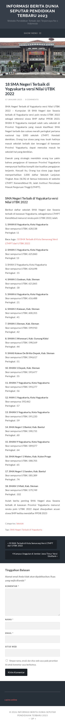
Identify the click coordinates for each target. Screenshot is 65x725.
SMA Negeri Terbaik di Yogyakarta (26, 530)
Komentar (12, 586)
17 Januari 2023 (13, 99)
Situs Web (11, 646)
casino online (11, 700)
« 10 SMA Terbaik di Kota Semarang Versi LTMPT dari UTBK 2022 (30, 544)
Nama (9, 619)
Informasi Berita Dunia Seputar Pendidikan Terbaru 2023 (32, 11)
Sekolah (20, 523)
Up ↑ (33, 718)
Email (9, 633)
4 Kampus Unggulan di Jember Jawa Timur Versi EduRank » (34, 555)
